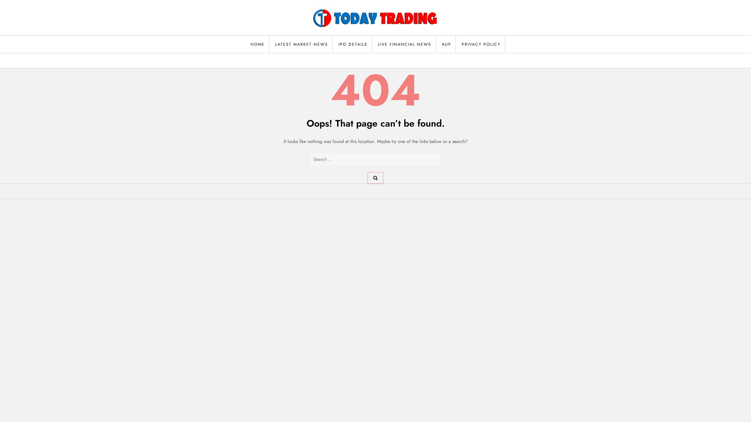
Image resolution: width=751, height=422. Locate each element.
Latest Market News (301, 44)
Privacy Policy (481, 44)
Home (258, 44)
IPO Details (353, 44)
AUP (446, 44)
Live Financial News (404, 44)
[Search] (375, 178)
